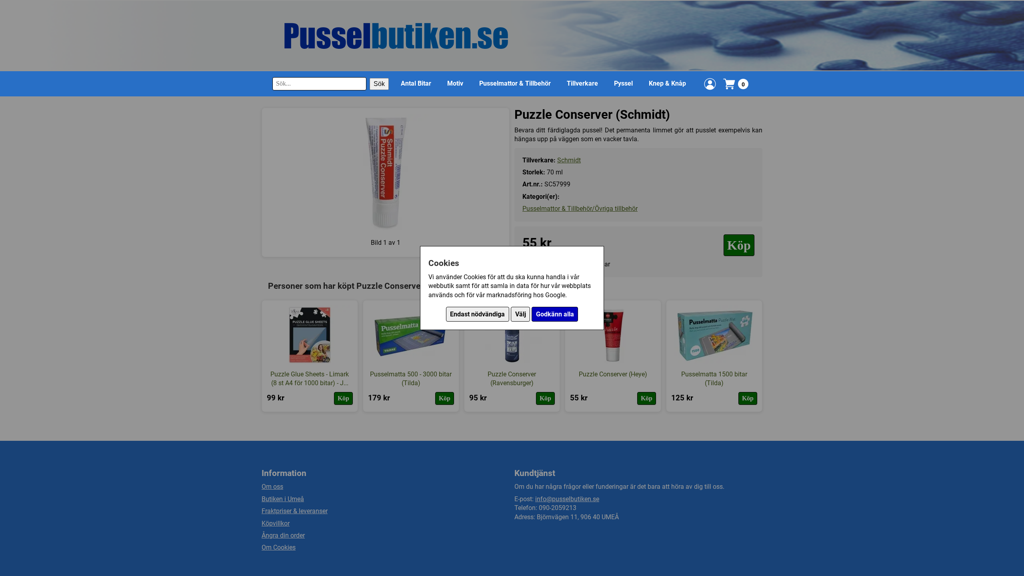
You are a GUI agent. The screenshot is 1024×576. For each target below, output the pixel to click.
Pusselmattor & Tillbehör (515, 83)
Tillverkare (582, 83)
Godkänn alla (555, 314)
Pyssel (623, 83)
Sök (379, 83)
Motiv (455, 83)
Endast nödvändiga (477, 314)
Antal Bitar (416, 83)
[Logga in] (710, 84)
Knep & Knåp (667, 83)
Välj (520, 314)
